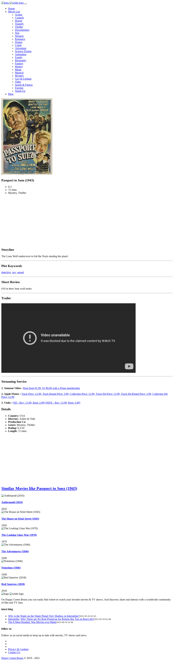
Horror (18, 20)
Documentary (22, 29)
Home (11, 8)
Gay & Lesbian (23, 78)
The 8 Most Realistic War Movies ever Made (32, 622)
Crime (18, 45)
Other (18, 81)
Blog (10, 94)
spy (14, 272)
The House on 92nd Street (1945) (20, 518)
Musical (19, 72)
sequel (20, 272)
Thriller (19, 26)
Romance (20, 39)
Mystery (19, 75)
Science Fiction (23, 51)
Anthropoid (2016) (12, 502)
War (17, 33)
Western (19, 36)
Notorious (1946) (11, 567)
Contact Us (14, 652)
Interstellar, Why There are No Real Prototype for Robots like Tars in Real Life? (51, 619)
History (19, 66)
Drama (18, 42)
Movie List (14, 11)
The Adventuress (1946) (15, 551)
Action (18, 14)
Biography (20, 60)
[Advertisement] (87, 221)
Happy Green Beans (12, 658)
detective (6, 272)
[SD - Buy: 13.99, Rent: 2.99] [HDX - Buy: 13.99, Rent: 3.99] (46, 402)
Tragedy (19, 23)
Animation (20, 54)
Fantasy (19, 63)
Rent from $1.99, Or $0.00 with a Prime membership (51, 388)
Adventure (20, 48)
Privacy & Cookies (18, 649)
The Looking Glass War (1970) (19, 535)
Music (18, 69)
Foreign (19, 87)
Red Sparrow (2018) (13, 584)
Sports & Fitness (24, 84)
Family (18, 57)
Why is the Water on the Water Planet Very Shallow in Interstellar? (43, 616)
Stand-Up (20, 91)
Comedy (19, 17)
